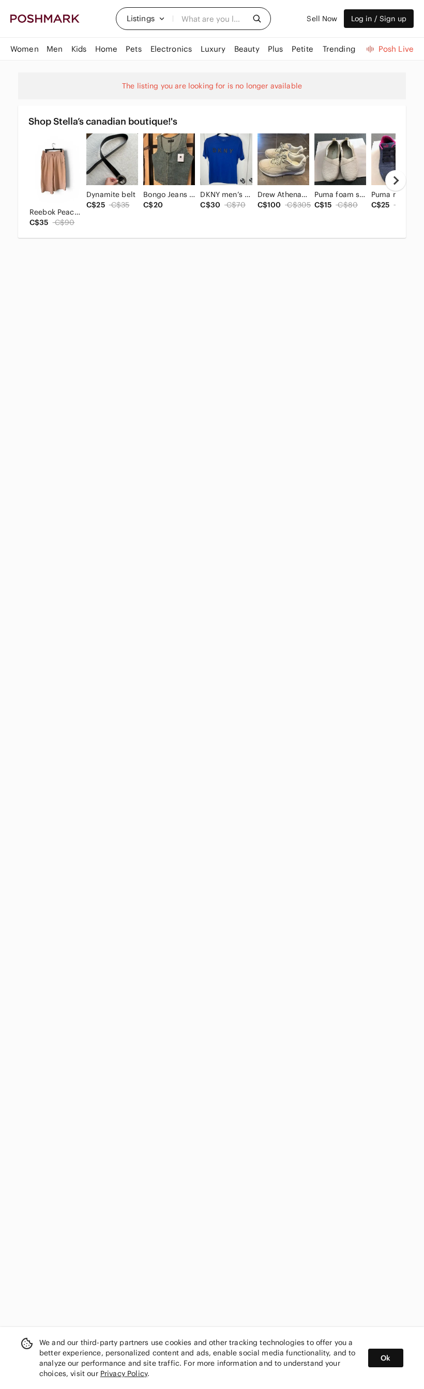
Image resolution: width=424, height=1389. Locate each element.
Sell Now (322, 18)
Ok (385, 1358)
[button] (146, 18)
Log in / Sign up (378, 18)
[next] (395, 180)
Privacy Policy (123, 1373)
